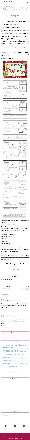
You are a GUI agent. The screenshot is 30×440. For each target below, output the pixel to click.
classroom (23, 351)
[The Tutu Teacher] (15, 5)
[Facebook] (9, 1)
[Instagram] (4, 1)
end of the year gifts (20, 358)
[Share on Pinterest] (12, 279)
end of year (26, 358)
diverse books (19, 354)
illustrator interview (13, 363)
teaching (12, 366)
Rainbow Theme (26, 363)
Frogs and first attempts (24, 288)
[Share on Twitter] (10, 279)
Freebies (7, 361)
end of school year (13, 358)
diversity (6, 357)
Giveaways (5, 363)
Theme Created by (15, 438)
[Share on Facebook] (8, 279)
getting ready (13, 360)
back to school (14, 345)
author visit (7, 345)
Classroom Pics (9, 354)
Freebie (2, 360)
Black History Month (16, 348)
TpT (23, 366)
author (3, 345)
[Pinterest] (6, 1)
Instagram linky (6, 287)
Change (27, 348)
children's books (10, 351)
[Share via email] (6, 279)
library (20, 363)
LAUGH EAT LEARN (16, 435)
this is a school (18, 366)
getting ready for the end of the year (22, 360)
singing (7, 366)
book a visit (23, 348)
